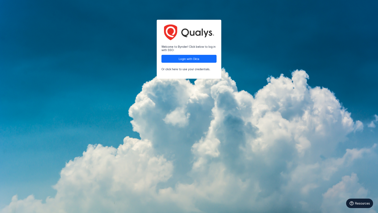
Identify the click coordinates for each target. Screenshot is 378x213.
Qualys (189, 32)
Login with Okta (189, 59)
